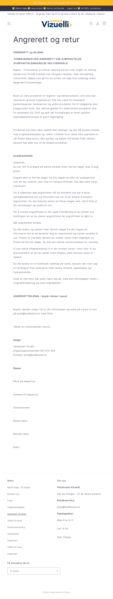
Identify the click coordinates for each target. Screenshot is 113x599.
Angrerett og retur (16, 514)
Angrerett (12, 540)
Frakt (10, 500)
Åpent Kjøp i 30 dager (18, 487)
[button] (9, 23)
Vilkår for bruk (14, 520)
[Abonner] (57, 571)
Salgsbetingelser (16, 507)
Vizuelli (52, 592)
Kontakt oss (13, 494)
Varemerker (13, 534)
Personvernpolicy (16, 527)
